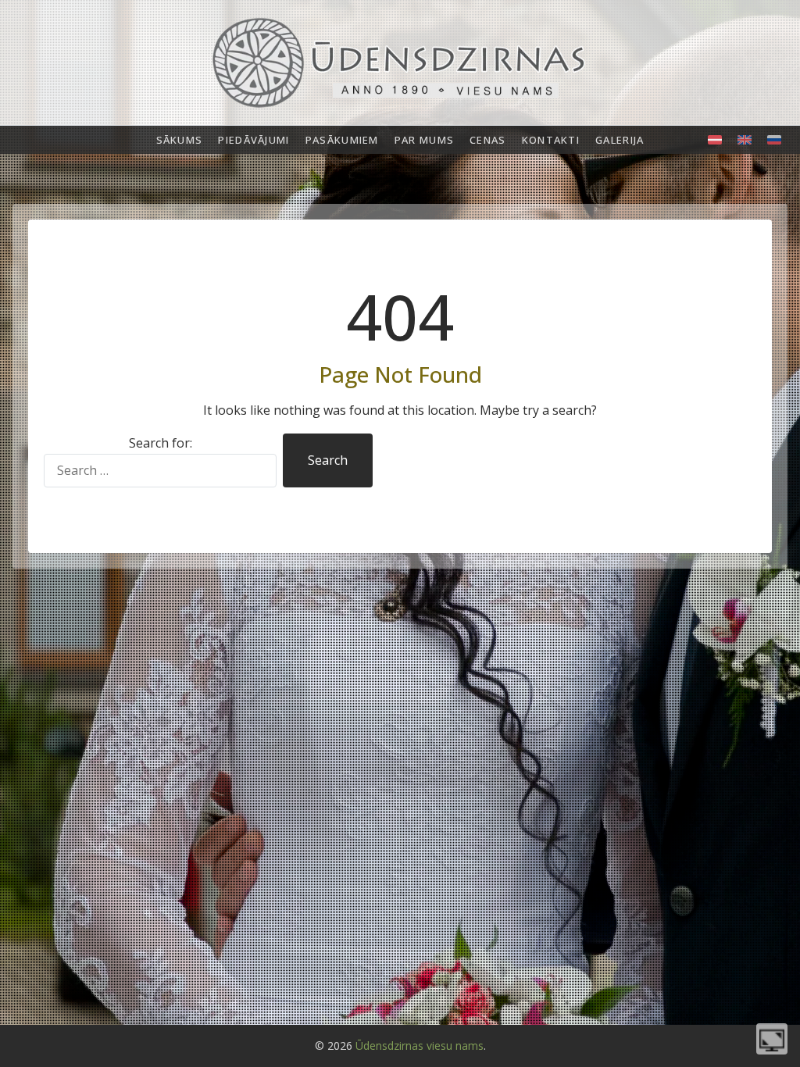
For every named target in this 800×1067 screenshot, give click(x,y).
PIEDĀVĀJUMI (253, 140)
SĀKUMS (179, 140)
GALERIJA (619, 140)
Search (328, 460)
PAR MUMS (424, 140)
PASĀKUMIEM (342, 140)
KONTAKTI (551, 140)
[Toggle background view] (772, 1039)
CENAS (488, 140)
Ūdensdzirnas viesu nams (419, 1045)
